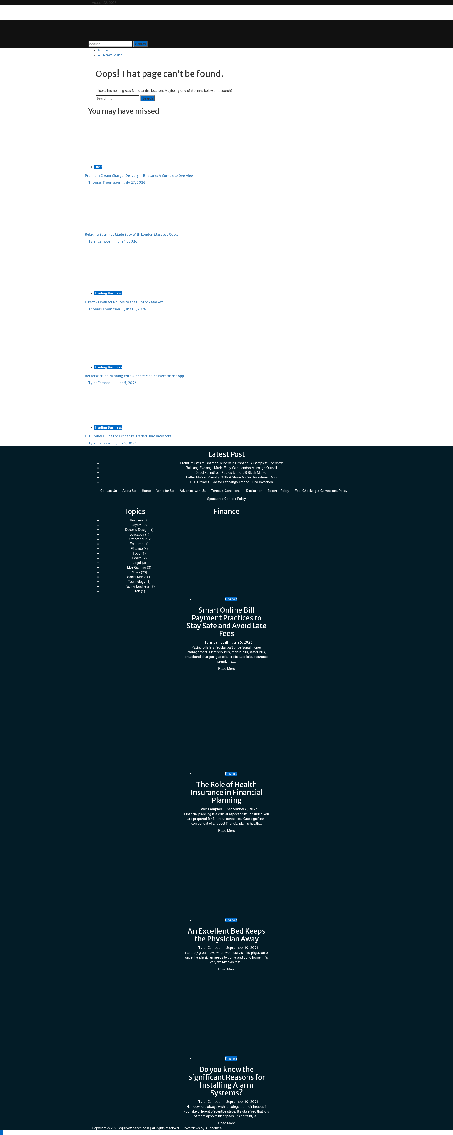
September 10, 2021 (242, 948)
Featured (136, 543)
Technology (136, 581)
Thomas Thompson (104, 182)
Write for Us (165, 490)
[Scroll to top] (1, 1132)
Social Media (136, 576)
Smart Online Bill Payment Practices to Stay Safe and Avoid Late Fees (226, 622)
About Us (129, 490)
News (136, 572)
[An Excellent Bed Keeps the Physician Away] (259, 874)
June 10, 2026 (135, 309)
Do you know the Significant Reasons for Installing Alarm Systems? (226, 1081)
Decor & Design (136, 529)
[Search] (89, 38)
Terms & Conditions (225, 490)
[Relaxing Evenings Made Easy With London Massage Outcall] (117, 206)
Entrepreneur (137, 539)
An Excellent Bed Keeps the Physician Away (226, 934)
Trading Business (108, 293)
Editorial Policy (278, 490)
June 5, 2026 (126, 383)
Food (98, 167)
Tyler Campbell (100, 241)
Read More (226, 668)
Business (136, 520)
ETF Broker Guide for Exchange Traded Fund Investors (128, 436)
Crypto (137, 524)
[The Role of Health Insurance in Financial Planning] (259, 720)
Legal (137, 562)
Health (137, 557)
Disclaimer (254, 490)
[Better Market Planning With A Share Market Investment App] (120, 337)
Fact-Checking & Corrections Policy (321, 490)
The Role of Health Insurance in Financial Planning (226, 792)
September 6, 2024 (242, 809)
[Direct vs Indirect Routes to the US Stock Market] (120, 267)
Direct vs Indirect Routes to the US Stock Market (124, 302)
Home (146, 490)
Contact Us (108, 490)
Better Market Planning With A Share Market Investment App (134, 376)
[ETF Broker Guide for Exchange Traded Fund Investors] (120, 404)
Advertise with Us (193, 490)
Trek (136, 591)
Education (136, 534)
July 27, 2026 (134, 182)
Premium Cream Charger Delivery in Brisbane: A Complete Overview (139, 176)
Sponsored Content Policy (226, 498)
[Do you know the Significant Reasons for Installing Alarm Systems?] (259, 1013)
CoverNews (191, 1128)
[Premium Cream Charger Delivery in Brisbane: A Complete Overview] (120, 140)
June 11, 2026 (126, 241)
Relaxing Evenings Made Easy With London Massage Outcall (132, 234)
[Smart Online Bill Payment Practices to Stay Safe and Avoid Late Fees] (259, 556)
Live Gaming (136, 567)
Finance (137, 548)
